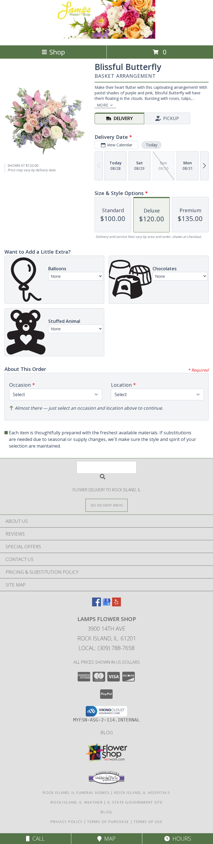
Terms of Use (148, 821)
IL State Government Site (135, 802)
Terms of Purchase (108, 821)
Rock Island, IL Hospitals (142, 792)
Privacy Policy (66, 821)
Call (37, 838)
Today (151, 144)
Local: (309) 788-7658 (106, 648)
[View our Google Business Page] (106, 604)
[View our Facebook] (96, 604)
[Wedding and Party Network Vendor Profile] (106, 782)
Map (109, 838)
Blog (106, 732)
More (102, 105)
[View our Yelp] (116, 604)
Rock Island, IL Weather (76, 802)
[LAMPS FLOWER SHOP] (106, 37)
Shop (57, 51)
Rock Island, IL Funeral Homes (76, 792)
